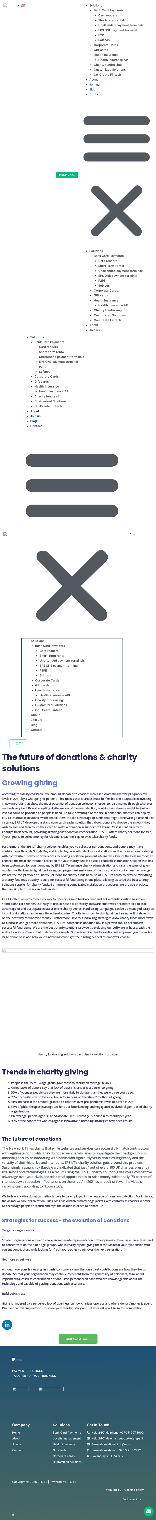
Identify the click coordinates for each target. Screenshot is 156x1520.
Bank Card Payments (109, 10)
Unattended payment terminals (120, 25)
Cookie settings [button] (131, 1499)
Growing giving (29, 783)
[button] (116, 175)
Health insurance (106, 55)
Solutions (95, 5)
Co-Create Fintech (107, 74)
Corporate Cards (106, 45)
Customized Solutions (110, 69)
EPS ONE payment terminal (117, 30)
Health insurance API (113, 60)
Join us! (94, 84)
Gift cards (101, 50)
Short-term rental (111, 20)
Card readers (107, 15)
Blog (92, 89)
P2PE (102, 35)
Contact (95, 94)
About (93, 79)
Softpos (104, 40)
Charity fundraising (108, 65)
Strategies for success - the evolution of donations (65, 1220)
